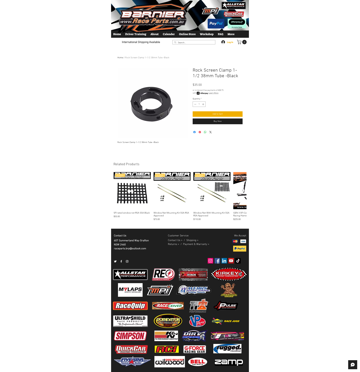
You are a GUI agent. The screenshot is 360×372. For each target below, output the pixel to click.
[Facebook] (121, 261)
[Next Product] (242, 190)
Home (120, 57)
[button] (242, 42)
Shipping (191, 240)
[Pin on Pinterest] (200, 132)
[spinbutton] (199, 104)
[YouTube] (231, 260)
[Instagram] (127, 261)
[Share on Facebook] (194, 132)
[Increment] (203, 104)
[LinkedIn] (224, 260)
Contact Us (174, 240)
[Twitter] (115, 261)
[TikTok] (238, 260)
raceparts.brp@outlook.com (130, 248)
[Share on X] (210, 132)
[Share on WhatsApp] (205, 132)
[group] (180, 198)
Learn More (213, 93)
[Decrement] (195, 104)
